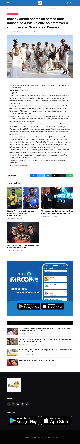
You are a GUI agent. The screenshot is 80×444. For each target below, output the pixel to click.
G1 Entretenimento (20, 165)
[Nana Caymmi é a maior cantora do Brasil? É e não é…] (12, 362)
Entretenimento (13, 14)
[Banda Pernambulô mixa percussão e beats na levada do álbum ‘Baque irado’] (23, 232)
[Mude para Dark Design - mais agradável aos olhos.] (70, 3)
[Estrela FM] (40, 3)
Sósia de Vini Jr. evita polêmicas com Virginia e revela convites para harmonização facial (20, 213)
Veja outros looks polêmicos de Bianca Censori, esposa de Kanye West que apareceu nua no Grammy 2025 (45, 340)
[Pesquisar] (67, 3)
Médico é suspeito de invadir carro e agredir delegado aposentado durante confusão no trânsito (45, 351)
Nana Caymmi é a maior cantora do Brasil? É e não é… (38, 360)
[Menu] (8, 3)
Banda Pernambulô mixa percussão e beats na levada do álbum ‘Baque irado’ (23, 247)
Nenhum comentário (24, 31)
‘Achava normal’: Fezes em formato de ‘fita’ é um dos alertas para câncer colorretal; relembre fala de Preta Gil (44, 330)
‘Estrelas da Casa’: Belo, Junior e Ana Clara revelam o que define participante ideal (57, 212)
